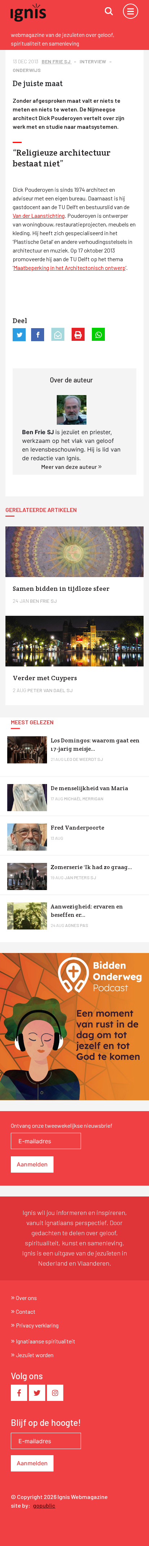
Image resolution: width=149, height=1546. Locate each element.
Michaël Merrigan (83, 798)
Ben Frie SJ (57, 61)
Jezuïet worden (35, 1354)
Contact (25, 1311)
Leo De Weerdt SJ (83, 759)
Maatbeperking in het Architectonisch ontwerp (69, 267)
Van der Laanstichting (39, 215)
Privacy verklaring (37, 1325)
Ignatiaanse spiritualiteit (45, 1341)
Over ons (26, 1297)
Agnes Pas (76, 925)
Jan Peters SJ (80, 877)
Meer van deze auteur (69, 466)
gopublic (44, 1505)
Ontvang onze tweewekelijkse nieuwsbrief (61, 1125)
